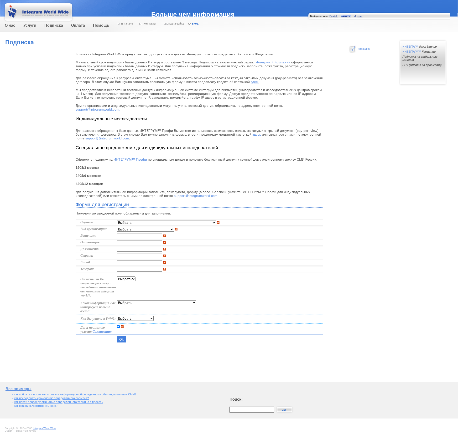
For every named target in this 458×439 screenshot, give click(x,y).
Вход (195, 23)
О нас (10, 25)
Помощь (101, 25)
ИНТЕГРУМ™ (419, 51)
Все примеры (18, 389)
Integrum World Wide (44, 428)
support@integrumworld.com (107, 138)
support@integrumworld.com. (98, 109)
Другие (358, 16)
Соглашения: (102, 331)
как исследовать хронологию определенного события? (51, 398)
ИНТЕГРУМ (419, 46)
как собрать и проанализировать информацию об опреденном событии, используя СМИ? (75, 394)
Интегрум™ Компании (272, 62)
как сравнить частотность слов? (35, 406)
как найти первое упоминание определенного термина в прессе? (58, 402)
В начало (127, 23)
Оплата (78, 25)
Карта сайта (176, 23)
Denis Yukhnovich (26, 430)
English (333, 16)
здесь (255, 82)
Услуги (29, 25)
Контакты (150, 23)
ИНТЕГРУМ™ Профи (130, 159)
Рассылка (363, 49)
